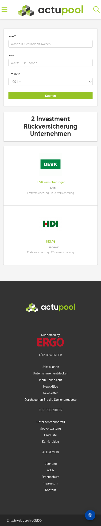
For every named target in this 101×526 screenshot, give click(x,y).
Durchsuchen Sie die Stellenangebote (51, 399)
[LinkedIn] (50, 322)
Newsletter (50, 393)
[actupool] (50, 9)
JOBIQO (36, 520)
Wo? (11, 55)
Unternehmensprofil (50, 422)
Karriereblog (50, 441)
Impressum (50, 483)
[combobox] (50, 44)
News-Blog (50, 386)
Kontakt (50, 490)
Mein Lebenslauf (50, 380)
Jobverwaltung (50, 428)
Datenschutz (50, 477)
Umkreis (14, 74)
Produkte (50, 435)
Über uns (50, 463)
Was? (12, 36)
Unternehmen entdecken (50, 373)
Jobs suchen (50, 367)
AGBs (50, 470)
